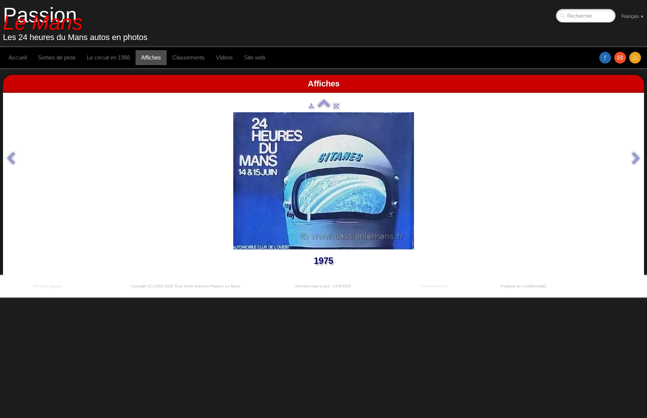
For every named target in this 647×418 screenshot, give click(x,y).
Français (633, 16)
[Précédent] (11, 158)
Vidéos (224, 57)
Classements (188, 57)
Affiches (151, 57)
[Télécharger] (311, 106)
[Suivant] (636, 158)
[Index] (324, 106)
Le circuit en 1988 (108, 57)
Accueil (18, 57)
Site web (254, 57)
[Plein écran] (336, 106)
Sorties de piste (57, 57)
